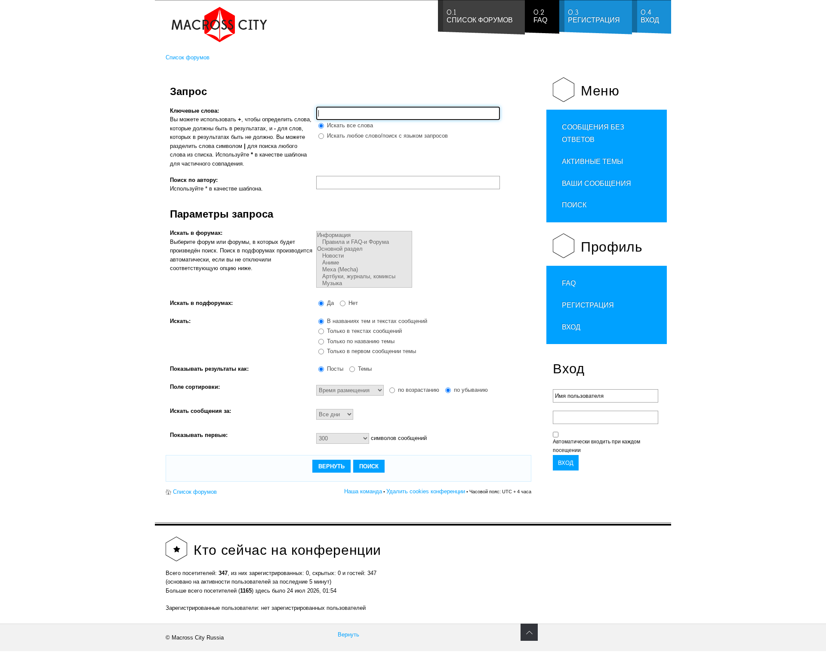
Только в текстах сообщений (363, 331)
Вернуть (348, 634)
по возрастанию (417, 390)
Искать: (180, 321)
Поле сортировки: (195, 387)
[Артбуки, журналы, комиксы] (364, 276)
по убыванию (470, 390)
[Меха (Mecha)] (364, 269)
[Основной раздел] (364, 249)
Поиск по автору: (194, 180)
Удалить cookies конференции (425, 491)
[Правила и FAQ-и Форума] (364, 242)
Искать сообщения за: (200, 411)
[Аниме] (364, 262)
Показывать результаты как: (209, 369)
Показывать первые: (199, 435)
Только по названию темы (360, 341)
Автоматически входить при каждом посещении (596, 446)
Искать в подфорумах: (201, 303)
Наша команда (363, 491)
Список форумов (188, 57)
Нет (352, 303)
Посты (334, 369)
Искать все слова (349, 125)
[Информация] (364, 235)
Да (329, 303)
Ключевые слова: (194, 111)
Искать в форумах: (196, 233)
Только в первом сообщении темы (370, 351)
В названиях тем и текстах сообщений (376, 321)
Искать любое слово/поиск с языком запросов (386, 135)
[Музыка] (364, 283)
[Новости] (364, 255)
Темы (364, 369)
